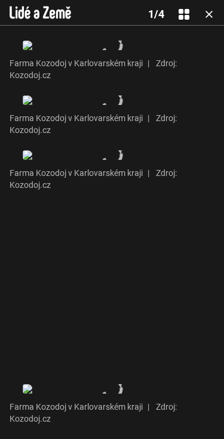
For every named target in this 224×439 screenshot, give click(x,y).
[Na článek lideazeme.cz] (40, 12)
